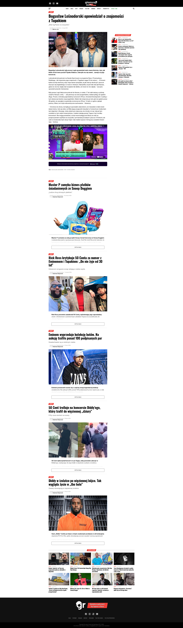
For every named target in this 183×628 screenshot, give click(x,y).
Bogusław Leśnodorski (57, 169)
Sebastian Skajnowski (58, 196)
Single (71, 8)
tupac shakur (71, 169)
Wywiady (81, 8)
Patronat (74, 618)
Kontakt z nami (114, 8)
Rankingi (93, 8)
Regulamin (91, 618)
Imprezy (99, 8)
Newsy (67, 8)
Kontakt (85, 618)
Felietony (87, 8)
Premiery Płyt (106, 8)
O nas (69, 618)
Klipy (76, 8)
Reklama (80, 618)
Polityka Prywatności (110, 618)
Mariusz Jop (56, 29)
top (65, 169)
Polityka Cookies (99, 618)
